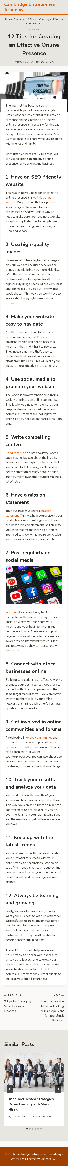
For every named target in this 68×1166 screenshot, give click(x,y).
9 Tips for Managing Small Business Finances (17, 1003)
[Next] (58, 1089)
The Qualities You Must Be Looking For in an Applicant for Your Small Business (51, 1008)
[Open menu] (60, 7)
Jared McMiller (25, 62)
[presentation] (34, 1072)
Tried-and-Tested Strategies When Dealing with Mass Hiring (31, 1104)
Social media (14, 612)
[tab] (27, 1129)
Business (34, 29)
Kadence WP (49, 1159)
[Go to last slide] (10, 1089)
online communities (39, 738)
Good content (15, 453)
